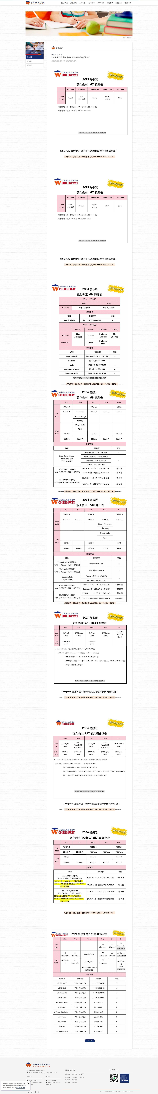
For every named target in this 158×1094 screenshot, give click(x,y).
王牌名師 (82, 3)
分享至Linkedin (64, 61)
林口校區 (29, 61)
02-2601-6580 (52, 1080)
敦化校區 (29, 57)
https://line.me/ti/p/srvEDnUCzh (35, 1092)
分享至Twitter (55, 61)
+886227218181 (28, 1092)
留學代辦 (101, 3)
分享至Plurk (58, 61)
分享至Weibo (69, 61)
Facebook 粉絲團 (124, 1078)
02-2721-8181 (33, 1080)
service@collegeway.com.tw (36, 1070)
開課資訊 (64, 3)
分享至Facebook (52, 61)
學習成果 (110, 3)
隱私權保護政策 (20, 1087)
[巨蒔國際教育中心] (35, 3)
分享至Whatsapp (67, 61)
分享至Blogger (72, 61)
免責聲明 (81, 1077)
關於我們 (119, 3)
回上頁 (90, 1040)
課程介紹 (73, 3)
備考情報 (92, 3)
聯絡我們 (128, 3)
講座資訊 (29, 65)
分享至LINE (61, 61)
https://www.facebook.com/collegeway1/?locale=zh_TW (39, 1092)
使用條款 (81, 1074)
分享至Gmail (75, 61)
